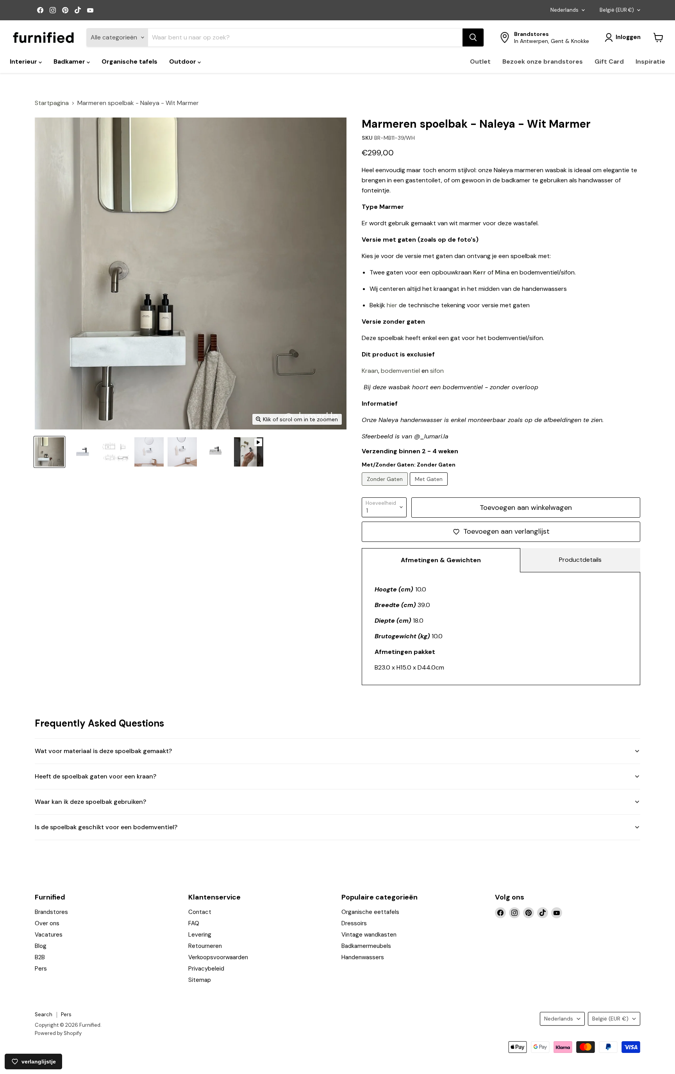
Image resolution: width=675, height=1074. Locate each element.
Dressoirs (354, 923)
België (617, 10)
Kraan (370, 371)
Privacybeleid (206, 968)
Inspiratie (650, 61)
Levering (199, 935)
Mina (502, 272)
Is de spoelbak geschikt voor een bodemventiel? (106, 827)
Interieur (24, 61)
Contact (199, 912)
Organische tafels (129, 61)
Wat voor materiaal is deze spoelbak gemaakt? (103, 751)
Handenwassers (362, 957)
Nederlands (564, 10)
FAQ (193, 923)
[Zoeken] (473, 37)
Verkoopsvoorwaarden (218, 957)
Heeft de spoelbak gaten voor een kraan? (95, 776)
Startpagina (52, 103)
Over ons (47, 923)
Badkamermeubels (366, 946)
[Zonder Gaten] (386, 487)
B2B (40, 957)
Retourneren (205, 946)
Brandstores (51, 912)
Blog (40, 946)
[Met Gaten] (430, 487)
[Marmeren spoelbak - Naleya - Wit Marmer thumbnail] (82, 451)
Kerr (479, 272)
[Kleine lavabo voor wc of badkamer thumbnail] (215, 451)
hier (392, 305)
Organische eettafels (370, 912)
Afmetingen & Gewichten (441, 560)
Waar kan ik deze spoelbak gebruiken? (90, 802)
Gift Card (609, 61)
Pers (41, 968)
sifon (437, 371)
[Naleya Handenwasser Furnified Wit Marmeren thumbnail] (49, 451)
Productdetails (580, 560)
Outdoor (183, 61)
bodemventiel (400, 371)
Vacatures (48, 935)
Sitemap (199, 980)
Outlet (480, 61)
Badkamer (70, 61)
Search (43, 1014)
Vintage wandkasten (368, 935)
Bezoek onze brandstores (542, 61)
